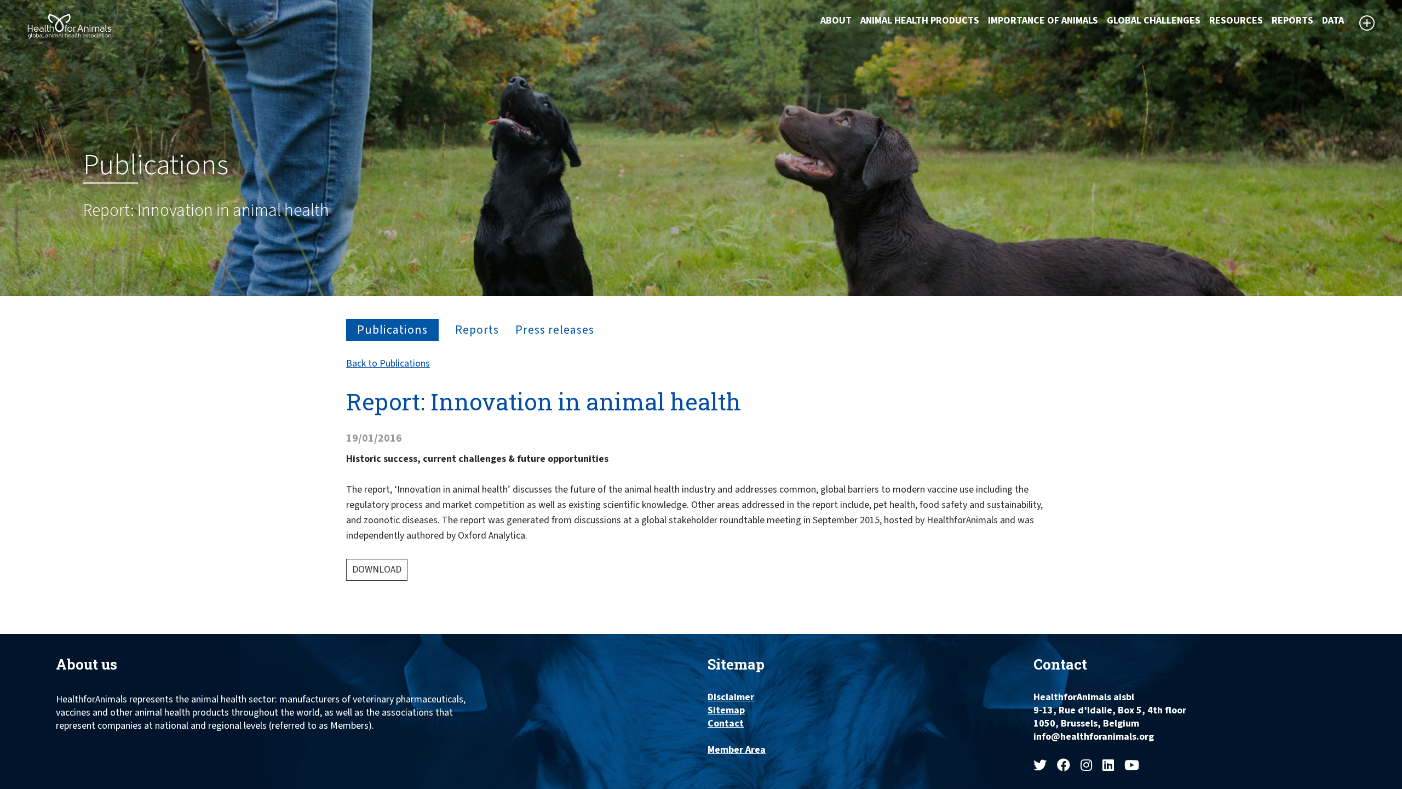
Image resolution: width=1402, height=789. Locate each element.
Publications (392, 330)
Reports (1292, 20)
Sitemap (726, 710)
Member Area (737, 750)
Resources (1236, 20)
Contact (726, 723)
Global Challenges (1153, 20)
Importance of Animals (1043, 20)
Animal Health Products (919, 20)
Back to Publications (388, 363)
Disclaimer (731, 697)
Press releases (554, 330)
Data (1333, 20)
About (836, 20)
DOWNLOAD (376, 569)
